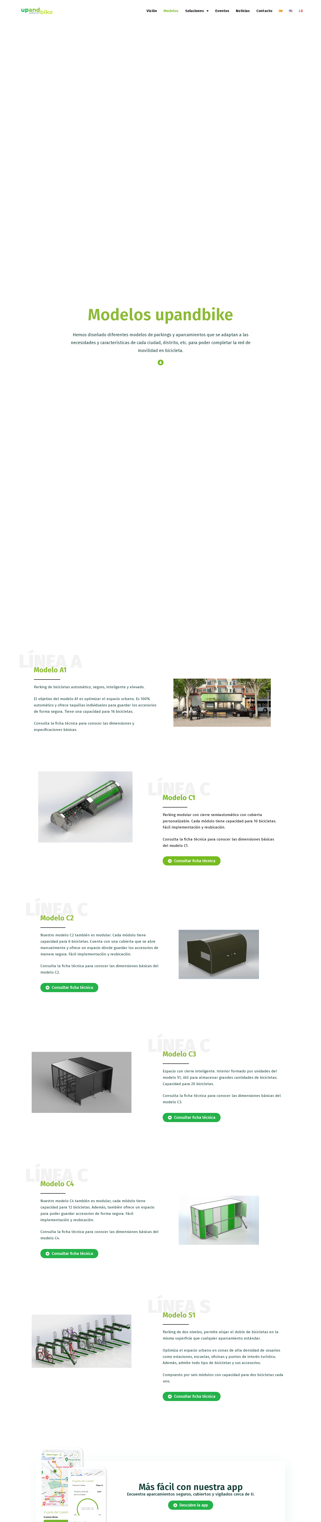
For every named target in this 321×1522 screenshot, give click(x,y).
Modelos (171, 11)
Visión (152, 11)
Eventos (222, 11)
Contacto (264, 11)
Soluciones (194, 11)
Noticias (243, 11)
